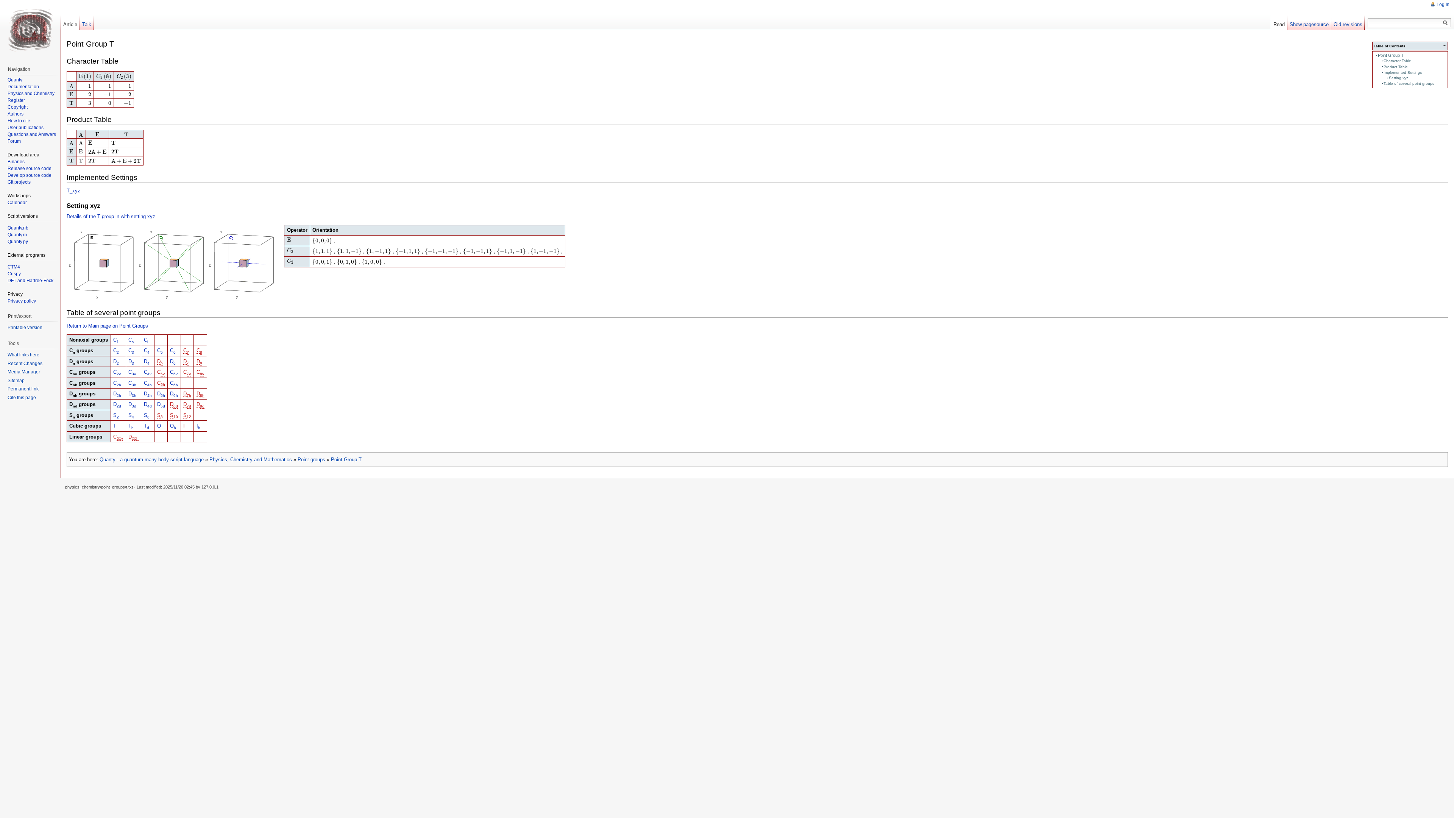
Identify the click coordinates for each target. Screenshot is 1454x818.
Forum (14, 141)
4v (149, 374)
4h (149, 384)
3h (134, 384)
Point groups (311, 459)
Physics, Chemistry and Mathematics (250, 459)
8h (202, 395)
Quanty (15, 80)
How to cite (19, 120)
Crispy (14, 273)
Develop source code (29, 175)
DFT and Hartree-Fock (30, 280)
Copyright (18, 107)
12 (189, 417)
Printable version (25, 327)
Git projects (19, 182)
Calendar (17, 202)
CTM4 (14, 267)
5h (163, 384)
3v (134, 374)
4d (149, 406)
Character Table (1397, 61)
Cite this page (22, 397)
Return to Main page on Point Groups (107, 326)
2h (119, 384)
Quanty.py (18, 241)
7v (189, 374)
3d (134, 406)
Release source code (29, 168)
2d (119, 406)
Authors (15, 114)
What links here (23, 354)
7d (189, 406)
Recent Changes (25, 363)
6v (175, 374)
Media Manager (24, 372)
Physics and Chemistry (31, 93)
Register (16, 100)
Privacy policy (22, 301)
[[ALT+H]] (30, 30)
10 (175, 417)
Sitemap (16, 380)
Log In (1443, 4)
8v (202, 374)
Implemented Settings (1403, 72)
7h (189, 395)
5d (163, 406)
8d (202, 406)
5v (163, 374)
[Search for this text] (1445, 23)
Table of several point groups (1409, 83)
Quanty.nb (18, 228)
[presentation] (85, 76)
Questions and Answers (32, 134)
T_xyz (73, 191)
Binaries (16, 161)
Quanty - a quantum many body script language (152, 459)
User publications (26, 127)
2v (119, 374)
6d (175, 406)
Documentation (23, 86)
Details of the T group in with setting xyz (111, 216)
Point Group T (1391, 55)
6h (175, 384)
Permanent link (23, 389)
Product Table (1396, 67)
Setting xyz (1398, 78)
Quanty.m (17, 234)
